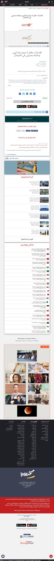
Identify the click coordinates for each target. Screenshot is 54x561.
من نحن (11, 425)
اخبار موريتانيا (33, 453)
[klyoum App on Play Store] (21, 526)
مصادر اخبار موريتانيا (22, 456)
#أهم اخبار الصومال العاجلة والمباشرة (26, 147)
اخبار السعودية (33, 434)
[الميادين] (27, 25)
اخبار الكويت (34, 439)
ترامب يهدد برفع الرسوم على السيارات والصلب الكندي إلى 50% (39, 267)
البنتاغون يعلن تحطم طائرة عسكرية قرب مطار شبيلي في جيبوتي (38, 331)
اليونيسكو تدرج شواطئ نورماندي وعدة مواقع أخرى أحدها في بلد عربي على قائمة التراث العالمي (39, 327)
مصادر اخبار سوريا (21, 431)
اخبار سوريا (34, 431)
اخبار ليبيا (34, 446)
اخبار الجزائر (34, 445)
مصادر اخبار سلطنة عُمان (21, 438)
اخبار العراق (34, 437)
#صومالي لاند (37, 145)
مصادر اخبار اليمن (21, 454)
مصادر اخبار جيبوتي (20, 462)
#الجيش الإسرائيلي (21, 145)
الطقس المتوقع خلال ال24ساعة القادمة (39, 319)
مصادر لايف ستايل (21, 465)
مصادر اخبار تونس (21, 453)
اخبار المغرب (34, 428)
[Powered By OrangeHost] (27, 544)
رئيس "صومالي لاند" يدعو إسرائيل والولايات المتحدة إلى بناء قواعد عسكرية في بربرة (27, 121)
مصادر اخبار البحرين (20, 445)
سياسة (34, 8)
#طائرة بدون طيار (43, 145)
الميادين (30, 8)
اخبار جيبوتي (33, 456)
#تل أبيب (28, 145)
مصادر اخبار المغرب (20, 428)
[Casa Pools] (27, 167)
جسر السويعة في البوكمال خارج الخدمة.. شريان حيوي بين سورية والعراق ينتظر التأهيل (38, 255)
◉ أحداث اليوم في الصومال (27, 90)
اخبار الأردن (34, 443)
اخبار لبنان (34, 430)
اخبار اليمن (34, 451)
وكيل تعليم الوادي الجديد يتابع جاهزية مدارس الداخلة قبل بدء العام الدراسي (39, 263)
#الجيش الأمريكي (13, 145)
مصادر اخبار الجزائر (20, 448)
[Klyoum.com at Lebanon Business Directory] (27, 538)
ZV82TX (44, 98)
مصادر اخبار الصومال (20, 463)
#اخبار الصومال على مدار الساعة (40, 147)
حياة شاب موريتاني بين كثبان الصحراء (39, 322)
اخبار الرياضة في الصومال (45, 432)
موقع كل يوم (45, 8)
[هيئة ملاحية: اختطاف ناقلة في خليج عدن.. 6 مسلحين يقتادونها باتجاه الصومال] (44, 219)
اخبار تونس (34, 449)
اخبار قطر (34, 440)
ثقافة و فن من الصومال (45, 435)
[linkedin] (27, 95)
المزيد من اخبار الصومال (27, 239)
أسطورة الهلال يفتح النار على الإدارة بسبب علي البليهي (39, 298)
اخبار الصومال (39, 46)
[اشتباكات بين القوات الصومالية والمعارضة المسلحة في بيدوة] (44, 235)
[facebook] (20, 95)
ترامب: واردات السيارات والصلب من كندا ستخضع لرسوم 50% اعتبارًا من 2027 (39, 307)
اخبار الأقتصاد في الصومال (45, 429)
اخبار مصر (34, 427)
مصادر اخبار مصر (21, 427)
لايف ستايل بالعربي (32, 459)
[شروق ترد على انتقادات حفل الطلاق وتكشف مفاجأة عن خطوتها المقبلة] (15, 378)
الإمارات (43, 71)
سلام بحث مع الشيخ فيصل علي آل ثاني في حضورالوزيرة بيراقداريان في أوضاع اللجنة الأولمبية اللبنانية (38, 250)
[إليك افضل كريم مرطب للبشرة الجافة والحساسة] (15, 389)
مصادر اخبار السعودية (22, 435)
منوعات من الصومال (44, 437)
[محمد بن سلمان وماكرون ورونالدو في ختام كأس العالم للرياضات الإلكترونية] (27, 356)
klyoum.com (50, 560)
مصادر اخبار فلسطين (20, 433)
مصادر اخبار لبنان (21, 430)
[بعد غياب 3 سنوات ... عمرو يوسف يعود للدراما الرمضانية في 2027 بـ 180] (38, 400)
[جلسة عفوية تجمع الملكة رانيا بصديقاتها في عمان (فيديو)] (38, 389)
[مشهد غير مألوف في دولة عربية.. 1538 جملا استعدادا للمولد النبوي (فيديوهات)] (44, 195)
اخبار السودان (33, 448)
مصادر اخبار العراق (21, 440)
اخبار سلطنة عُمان (33, 436)
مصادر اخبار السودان (20, 451)
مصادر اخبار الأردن (21, 446)
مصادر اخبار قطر (21, 443)
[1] (6, 1)
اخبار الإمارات (33, 425)
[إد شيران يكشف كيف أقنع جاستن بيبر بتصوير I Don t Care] (15, 400)
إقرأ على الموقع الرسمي (27, 101)
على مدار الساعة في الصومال (44, 439)
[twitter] (23, 95)
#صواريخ (32, 145)
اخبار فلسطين (33, 433)
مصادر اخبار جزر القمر (21, 459)
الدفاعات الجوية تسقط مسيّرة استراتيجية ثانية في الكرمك (40, 310)
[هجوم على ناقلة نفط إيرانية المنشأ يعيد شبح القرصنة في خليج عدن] (44, 211)
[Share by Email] (34, 95)
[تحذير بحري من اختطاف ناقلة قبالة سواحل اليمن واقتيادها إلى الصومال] (44, 227)
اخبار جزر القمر (33, 454)
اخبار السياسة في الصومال (45, 426)
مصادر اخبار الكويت (20, 442)
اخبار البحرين (33, 442)
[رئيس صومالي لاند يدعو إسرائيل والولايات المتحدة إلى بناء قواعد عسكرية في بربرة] (44, 187)
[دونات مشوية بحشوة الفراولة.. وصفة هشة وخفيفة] (38, 368)
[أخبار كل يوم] (27, 2)
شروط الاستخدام (9, 428)
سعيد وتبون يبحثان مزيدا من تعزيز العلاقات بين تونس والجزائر (39, 302)
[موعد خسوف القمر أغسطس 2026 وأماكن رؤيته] (27, 411)
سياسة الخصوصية (9, 430)
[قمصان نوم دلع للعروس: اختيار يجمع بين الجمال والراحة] (15, 368)
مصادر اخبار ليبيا (21, 449)
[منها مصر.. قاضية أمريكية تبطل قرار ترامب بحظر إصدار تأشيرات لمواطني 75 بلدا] (44, 203)
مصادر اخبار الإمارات (20, 425)
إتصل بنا (11, 427)
